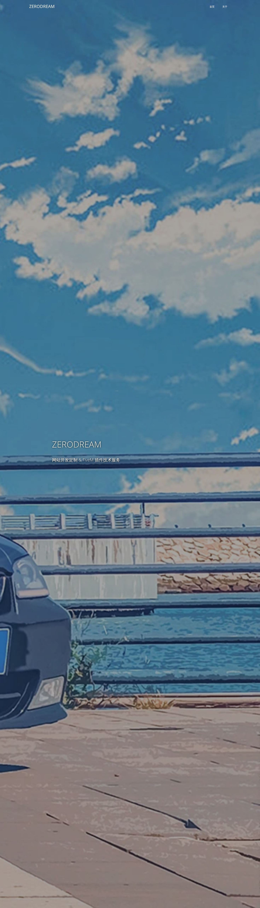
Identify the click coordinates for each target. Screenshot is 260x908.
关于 (224, 6)
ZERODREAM (42, 6)
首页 (212, 6)
